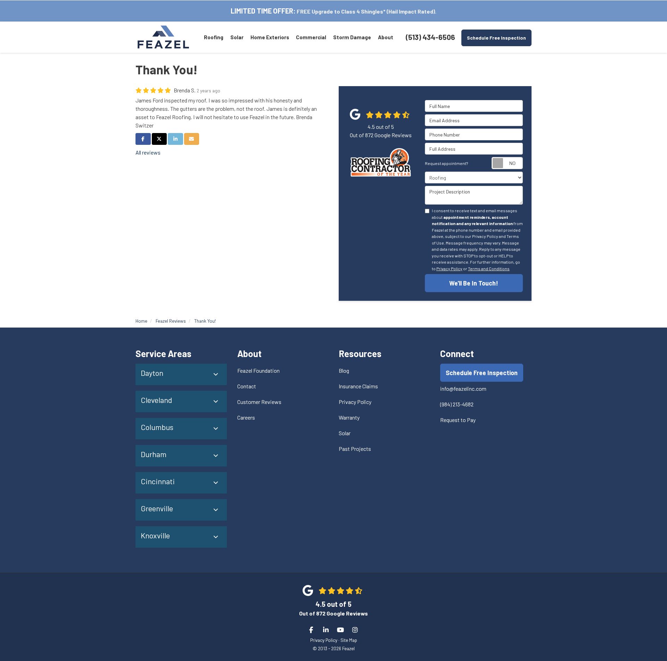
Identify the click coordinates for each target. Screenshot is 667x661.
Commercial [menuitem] (311, 37)
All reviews (147, 152)
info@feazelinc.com (463, 388)
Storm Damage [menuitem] (352, 37)
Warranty (349, 417)
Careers (246, 417)
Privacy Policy (449, 268)
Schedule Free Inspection (496, 38)
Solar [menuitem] (237, 37)
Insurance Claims (358, 386)
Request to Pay (458, 419)
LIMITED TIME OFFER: (263, 11)
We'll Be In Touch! (473, 283)
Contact (246, 386)
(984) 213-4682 (457, 404)
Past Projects (355, 448)
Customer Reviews (259, 401)
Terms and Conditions (489, 268)
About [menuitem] (385, 37)
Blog (344, 370)
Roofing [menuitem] (213, 37)
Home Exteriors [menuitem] (269, 37)
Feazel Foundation (258, 370)
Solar (345, 433)
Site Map (348, 640)
